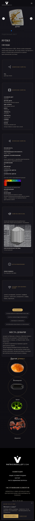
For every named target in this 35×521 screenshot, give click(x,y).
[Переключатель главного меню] (31, 3)
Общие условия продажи (17, 475)
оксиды (6, 45)
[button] (3, 18)
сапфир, (26, 296)
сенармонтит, (20, 296)
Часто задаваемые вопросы (17, 480)
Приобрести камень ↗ (11, 516)
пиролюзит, (11, 298)
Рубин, (6, 298)
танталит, (18, 294)
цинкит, (6, 294)
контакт (17, 478)
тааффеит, (24, 294)
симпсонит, (13, 296)
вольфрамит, (12, 294)
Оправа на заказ (23, 516)
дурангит (17, 438)
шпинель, (7, 296)
